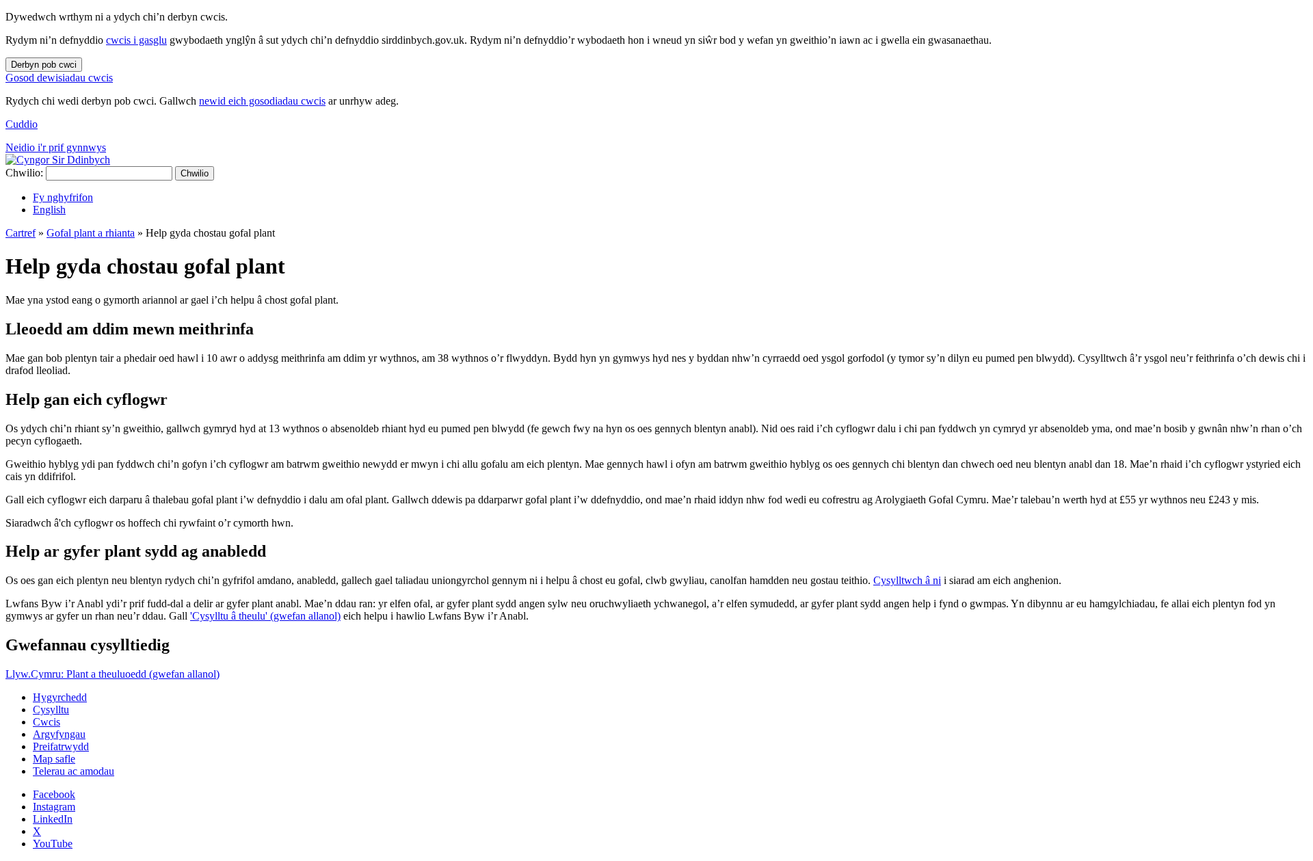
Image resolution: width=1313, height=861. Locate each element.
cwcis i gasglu (136, 40)
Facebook (54, 794)
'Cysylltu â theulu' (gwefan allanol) (265, 616)
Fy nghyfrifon (63, 197)
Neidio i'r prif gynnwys (55, 147)
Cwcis (46, 722)
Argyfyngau (59, 734)
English (49, 209)
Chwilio (195, 173)
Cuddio (21, 124)
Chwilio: (24, 172)
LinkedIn (52, 819)
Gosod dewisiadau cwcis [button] (59, 77)
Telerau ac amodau (73, 771)
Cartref (20, 233)
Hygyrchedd (60, 697)
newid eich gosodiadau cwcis (262, 101)
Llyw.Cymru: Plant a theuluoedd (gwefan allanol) (112, 674)
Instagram (54, 806)
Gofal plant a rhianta (91, 233)
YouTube (52, 843)
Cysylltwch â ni (907, 580)
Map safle (54, 759)
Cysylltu (51, 709)
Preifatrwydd (61, 746)
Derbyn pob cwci (44, 64)
